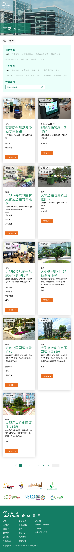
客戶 (20, 529)
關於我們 (6, 525)
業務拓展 (6, 537)
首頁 (4, 41)
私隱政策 (38, 528)
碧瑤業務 (6, 529)
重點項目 (6, 533)
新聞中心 (22, 533)
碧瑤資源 (22, 521)
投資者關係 (23, 525)
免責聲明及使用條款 (42, 525)
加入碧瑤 (22, 537)
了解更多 (10, 157)
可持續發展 (7, 541)
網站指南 (38, 521)
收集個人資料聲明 (41, 532)
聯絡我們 (22, 541)
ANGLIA (37, 546)
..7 (48, 465)
